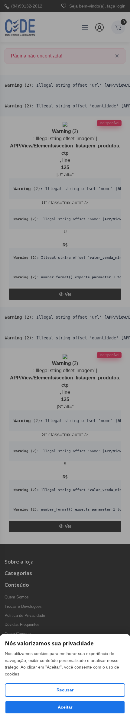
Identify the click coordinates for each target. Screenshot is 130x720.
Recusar (65, 690)
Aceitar (65, 707)
